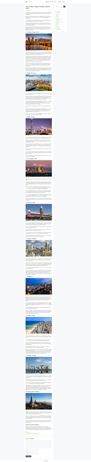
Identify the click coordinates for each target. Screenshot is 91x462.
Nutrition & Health (57, 21)
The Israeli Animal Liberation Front (40, 350)
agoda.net (31, 135)
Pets (56, 24)
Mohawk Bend (49, 195)
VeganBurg (47, 303)
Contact (63, 1)
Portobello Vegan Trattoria (29, 59)
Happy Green (27, 415)
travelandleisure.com (32, 50)
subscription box (28, 432)
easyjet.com (31, 91)
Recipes (51, 1)
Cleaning (56, 12)
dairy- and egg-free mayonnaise (44, 304)
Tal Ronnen (37, 195)
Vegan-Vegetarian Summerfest (30, 113)
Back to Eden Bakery (37, 60)
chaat (46, 229)
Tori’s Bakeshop (46, 379)
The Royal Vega (35, 233)
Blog (55, 1)
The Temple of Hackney (42, 267)
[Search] (64, 6)
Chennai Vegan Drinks (43, 235)
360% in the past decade (33, 263)
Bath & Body (57, 11)
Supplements (57, 29)
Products (59, 1)
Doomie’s (44, 385)
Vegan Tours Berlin (49, 108)
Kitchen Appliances (58, 19)
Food (56, 16)
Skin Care (56, 28)
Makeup (56, 20)
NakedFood (47, 155)
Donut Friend (36, 198)
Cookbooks (47, 1)
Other (27, 431)
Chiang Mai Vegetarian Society (35, 415)
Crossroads (27, 194)
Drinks (56, 15)
